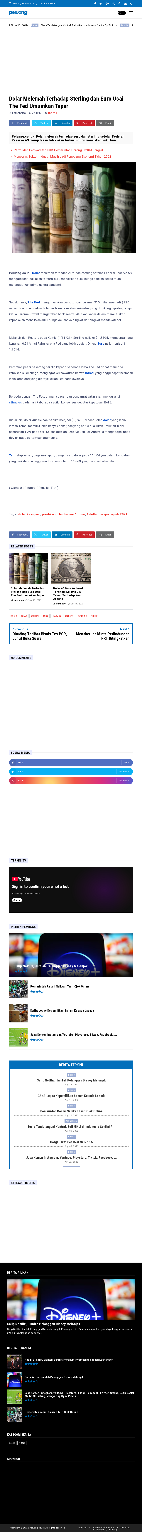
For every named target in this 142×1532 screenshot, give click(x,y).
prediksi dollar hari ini (58, 514)
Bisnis (95, 25)
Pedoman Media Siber (103, 1528)
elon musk (71, 1121)
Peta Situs (125, 1528)
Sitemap (113, 1530)
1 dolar (80, 514)
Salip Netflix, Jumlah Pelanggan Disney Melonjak (43, 1324)
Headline (56, 616)
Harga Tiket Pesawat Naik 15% (119, 25)
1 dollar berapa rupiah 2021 (107, 514)
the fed (52, 112)
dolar (24, 616)
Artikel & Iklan (47, 3)
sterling (69, 616)
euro (45, 616)
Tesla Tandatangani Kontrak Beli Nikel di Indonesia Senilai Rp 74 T (48, 25)
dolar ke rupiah (29, 514)
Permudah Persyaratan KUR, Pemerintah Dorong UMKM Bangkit (58, 150)
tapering (82, 616)
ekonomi (35, 616)
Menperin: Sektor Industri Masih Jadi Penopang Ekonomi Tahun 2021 (62, 156)
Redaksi (82, 1528)
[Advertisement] (71, 58)
